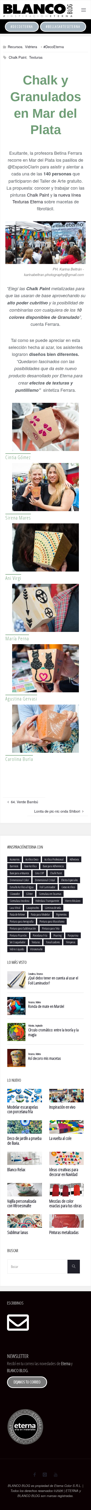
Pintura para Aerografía (21, 921)
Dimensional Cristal (45, 880)
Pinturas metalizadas (64, 1232)
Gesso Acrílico (68, 887)
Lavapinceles (32, 908)
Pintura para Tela (50, 928)
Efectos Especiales (69, 880)
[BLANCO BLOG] (37, 9)
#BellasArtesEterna (63, 26)
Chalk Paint (17, 57)
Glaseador (15, 894)
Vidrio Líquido (17, 949)
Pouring (57, 935)
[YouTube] (55, 1474)
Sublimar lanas (17, 1232)
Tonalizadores (53, 942)
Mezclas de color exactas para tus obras (65, 1203)
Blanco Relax (16, 1169)
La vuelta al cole (60, 1138)
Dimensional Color (19, 880)
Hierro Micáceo (72, 901)
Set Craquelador (17, 942)
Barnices (14, 866)
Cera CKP (39, 873)
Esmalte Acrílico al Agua (21, 887)
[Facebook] (35, 1474)
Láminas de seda (53, 908)
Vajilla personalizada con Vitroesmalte (21, 1203)
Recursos (15, 46)
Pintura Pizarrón (18, 935)
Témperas (70, 942)
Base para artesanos (19, 873)
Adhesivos (74, 859)
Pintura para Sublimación (23, 928)
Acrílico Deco (31, 859)
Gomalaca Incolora (19, 901)
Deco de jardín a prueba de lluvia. (24, 1140)
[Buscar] (73, 1267)
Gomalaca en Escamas (50, 894)
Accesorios (14, 859)
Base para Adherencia (53, 866)
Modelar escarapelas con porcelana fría (22, 1109)
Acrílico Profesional (54, 859)
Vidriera (31, 46)
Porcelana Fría (40, 935)
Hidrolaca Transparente (47, 901)
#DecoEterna (22, 26)
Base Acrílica (30, 866)
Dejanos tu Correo (27, 1382)
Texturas (35, 57)
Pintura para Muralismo (52, 921)
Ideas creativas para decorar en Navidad (63, 1172)
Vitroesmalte (36, 949)
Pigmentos (61, 914)
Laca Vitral (15, 908)
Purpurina (73, 935)
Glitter (29, 894)
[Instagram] (45, 1474)
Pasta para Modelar (40, 914)
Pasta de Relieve (17, 914)
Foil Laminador (47, 887)
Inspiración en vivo (62, 1107)
